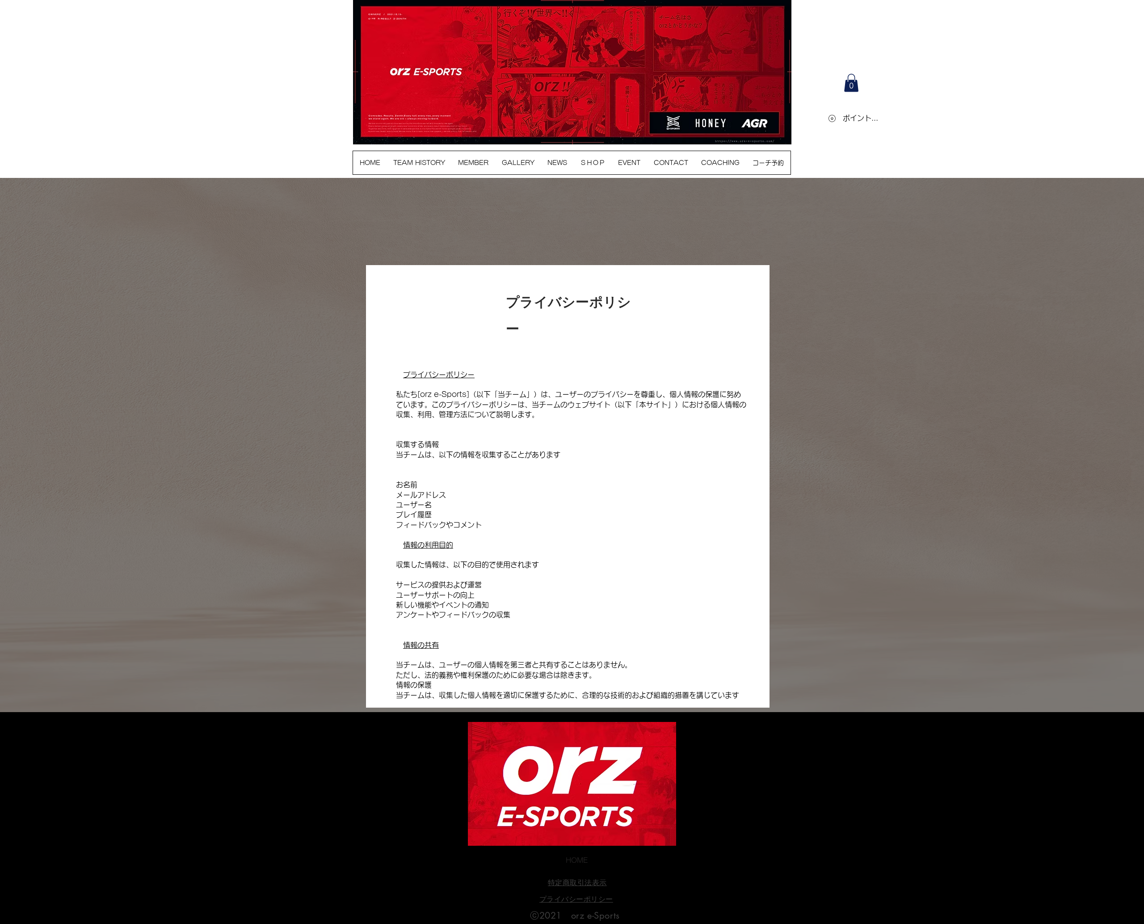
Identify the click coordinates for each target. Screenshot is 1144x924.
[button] (851, 83)
